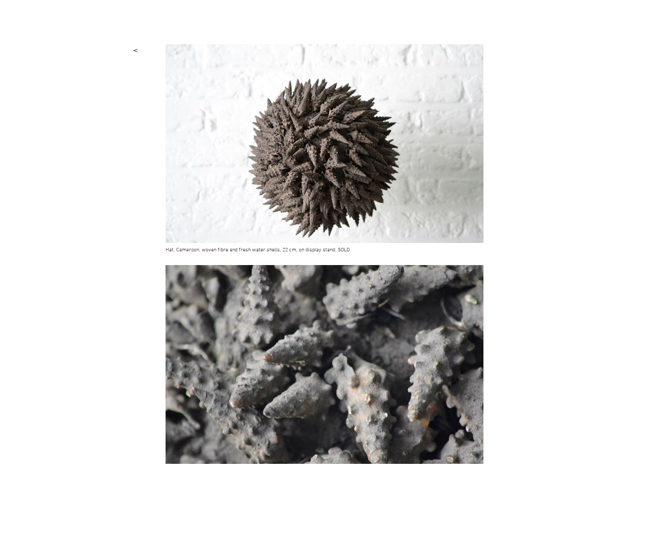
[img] (324, 143)
